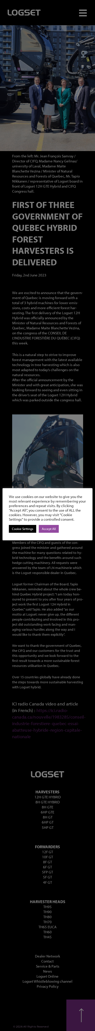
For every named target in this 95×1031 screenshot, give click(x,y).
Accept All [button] (49, 529)
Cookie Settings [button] (22, 529)
